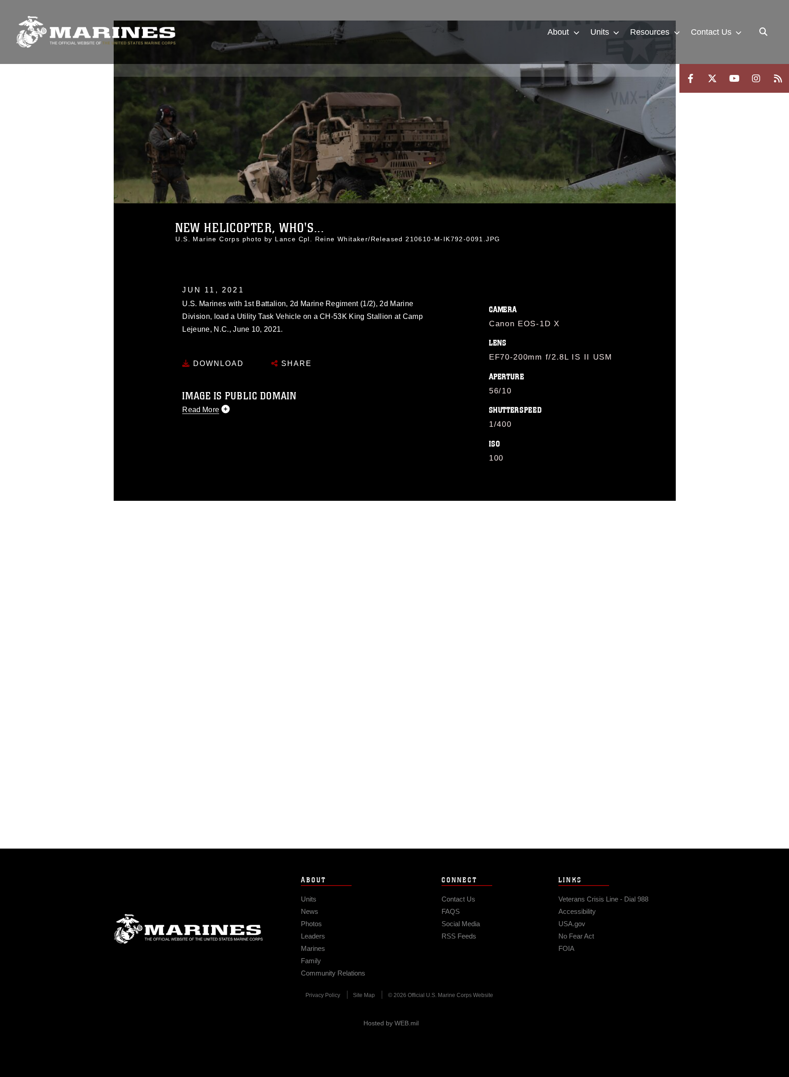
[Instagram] (756, 78)
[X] (712, 78)
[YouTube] (734, 78)
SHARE (295, 363)
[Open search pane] (763, 32)
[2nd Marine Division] (96, 32)
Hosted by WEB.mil (391, 1023)
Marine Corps (188, 929)
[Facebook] (690, 78)
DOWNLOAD (217, 363)
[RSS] (778, 78)
